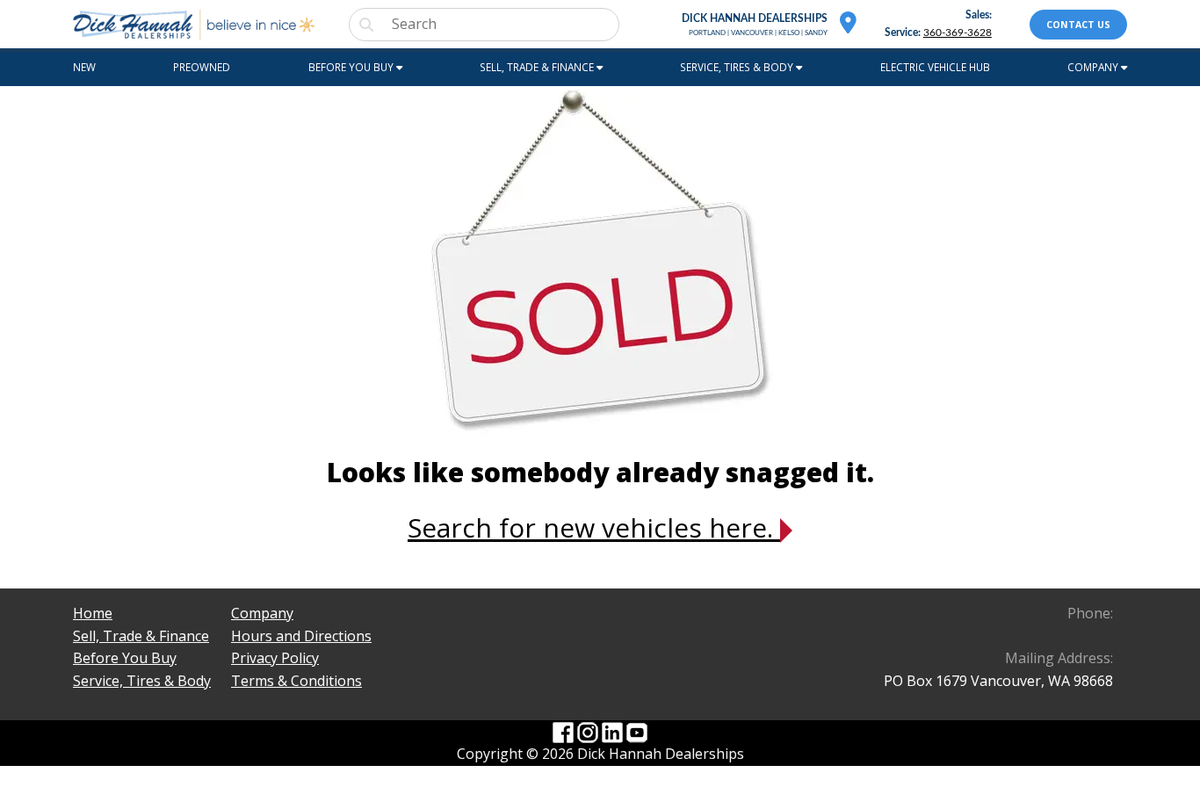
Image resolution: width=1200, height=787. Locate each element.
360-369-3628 (957, 33)
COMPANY (1094, 67)
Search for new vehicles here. (594, 527)
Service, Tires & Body (142, 680)
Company (262, 613)
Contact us (1078, 24)
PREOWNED (201, 67)
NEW (84, 67)
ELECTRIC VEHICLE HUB (935, 67)
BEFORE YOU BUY (352, 67)
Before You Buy (125, 658)
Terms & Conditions (296, 680)
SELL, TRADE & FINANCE (538, 67)
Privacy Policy (275, 658)
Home (92, 613)
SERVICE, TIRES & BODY (738, 67)
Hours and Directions (301, 636)
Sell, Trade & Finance (141, 636)
